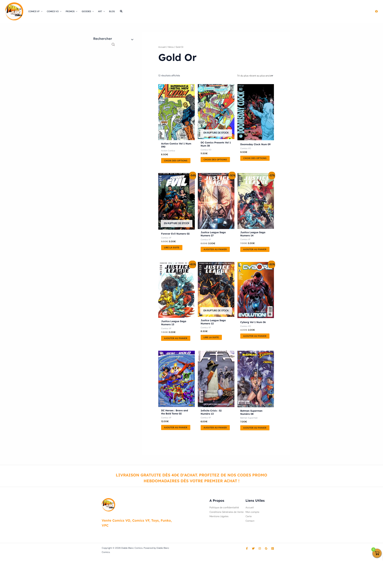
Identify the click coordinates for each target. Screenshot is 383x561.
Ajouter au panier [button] (215, 249)
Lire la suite (171, 247)
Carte (249, 516)
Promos (70, 11)
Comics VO (53, 11)
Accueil (162, 47)
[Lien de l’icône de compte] (376, 11)
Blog (112, 11)
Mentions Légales (218, 516)
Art (100, 11)
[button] (41, 11)
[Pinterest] (272, 548)
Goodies (86, 11)
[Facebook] (247, 548)
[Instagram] (259, 548)
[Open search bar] (113, 44)
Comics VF (34, 11)
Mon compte (252, 512)
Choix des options (175, 160)
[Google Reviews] (266, 548)
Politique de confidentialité (224, 507)
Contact (250, 520)
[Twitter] (253, 548)
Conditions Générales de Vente (226, 512)
